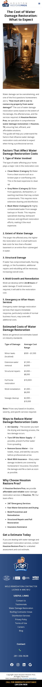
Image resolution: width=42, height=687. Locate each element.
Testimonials (21, 604)
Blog (21, 630)
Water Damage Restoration (21, 608)
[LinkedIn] (24, 664)
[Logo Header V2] (14, 3)
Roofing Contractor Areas (21, 612)
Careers (21, 627)
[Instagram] (18, 664)
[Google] (30, 664)
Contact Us (21, 600)
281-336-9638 (21, 655)
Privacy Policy (21, 619)
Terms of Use (21, 623)
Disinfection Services (21, 615)
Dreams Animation (29, 678)
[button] (39, 3)
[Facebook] (12, 664)
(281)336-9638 (21, 684)
